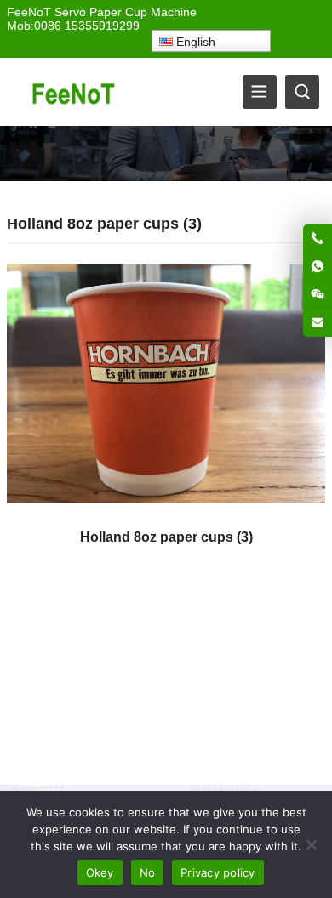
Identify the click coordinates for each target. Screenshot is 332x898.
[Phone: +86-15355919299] (317, 238)
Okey (100, 872)
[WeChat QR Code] (317, 294)
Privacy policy (217, 872)
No (148, 872)
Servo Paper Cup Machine (125, 12)
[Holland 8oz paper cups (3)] (166, 389)
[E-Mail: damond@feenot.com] (317, 322)
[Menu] (260, 92)
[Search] (302, 92)
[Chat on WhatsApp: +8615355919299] (317, 266)
